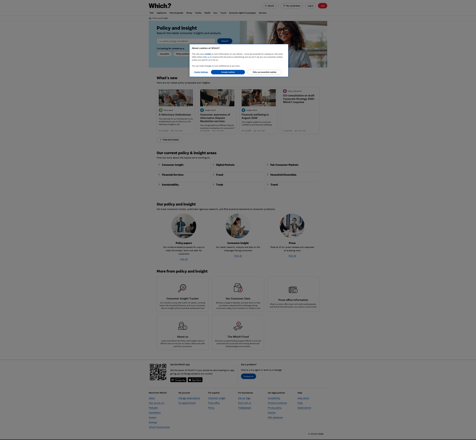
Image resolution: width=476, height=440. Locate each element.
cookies (207, 54)
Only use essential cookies (264, 72)
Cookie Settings (201, 72)
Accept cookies (228, 72)
